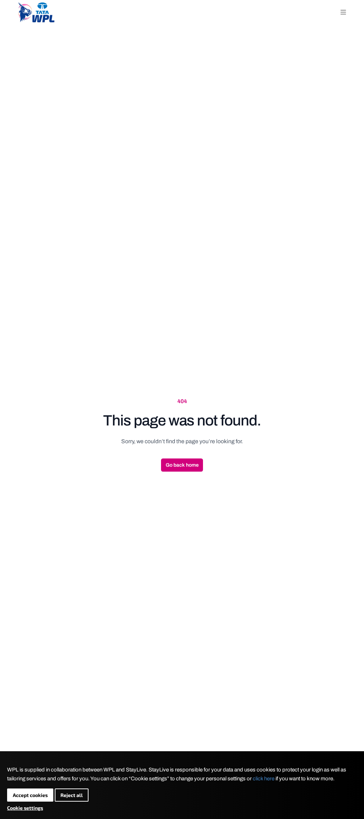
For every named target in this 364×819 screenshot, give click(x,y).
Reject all (71, 795)
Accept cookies (30, 795)
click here (263, 778)
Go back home (182, 465)
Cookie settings (25, 808)
